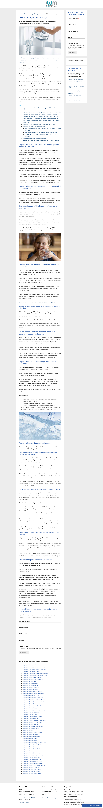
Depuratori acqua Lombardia (75, 79)
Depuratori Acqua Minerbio (30, 714)
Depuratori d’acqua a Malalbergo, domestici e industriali (39, 124)
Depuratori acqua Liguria (74, 90)
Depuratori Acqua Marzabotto (31, 728)
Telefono (22, 640)
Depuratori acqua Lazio (74, 100)
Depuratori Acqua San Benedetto (32, 753)
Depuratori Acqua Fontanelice (31, 767)
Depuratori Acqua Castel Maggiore (33, 679)
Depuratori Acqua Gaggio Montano (33, 745)
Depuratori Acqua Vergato (30, 718)
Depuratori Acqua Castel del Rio (32, 773)
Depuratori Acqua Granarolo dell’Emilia (34, 702)
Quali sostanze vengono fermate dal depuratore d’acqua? (41, 132)
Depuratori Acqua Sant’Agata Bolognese (34, 720)
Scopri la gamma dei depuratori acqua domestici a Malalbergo (40, 118)
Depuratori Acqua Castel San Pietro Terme (35, 675)
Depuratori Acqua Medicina (30, 685)
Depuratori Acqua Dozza (30, 730)
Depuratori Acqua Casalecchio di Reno (34, 667)
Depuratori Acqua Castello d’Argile (32, 732)
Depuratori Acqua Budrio (30, 681)
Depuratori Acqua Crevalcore (31, 695)
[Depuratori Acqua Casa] (51, 4)
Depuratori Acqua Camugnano (31, 771)
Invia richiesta (24, 652)
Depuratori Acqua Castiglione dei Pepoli (34, 742)
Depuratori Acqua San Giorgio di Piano (34, 710)
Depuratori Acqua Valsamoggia (31, 671)
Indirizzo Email (24, 627)
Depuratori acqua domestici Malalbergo (34, 126)
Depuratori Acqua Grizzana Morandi (33, 755)
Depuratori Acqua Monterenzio (31, 736)
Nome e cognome (24, 621)
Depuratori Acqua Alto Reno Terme (33, 726)
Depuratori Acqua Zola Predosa (32, 677)
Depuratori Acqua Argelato (30, 708)
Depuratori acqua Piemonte (75, 82)
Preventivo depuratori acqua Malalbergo (34, 138)
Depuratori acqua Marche (74, 98)
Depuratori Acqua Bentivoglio (31, 738)
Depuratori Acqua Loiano (30, 751)
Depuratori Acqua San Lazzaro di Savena (34, 669)
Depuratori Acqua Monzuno (30, 734)
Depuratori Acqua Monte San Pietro (33, 706)
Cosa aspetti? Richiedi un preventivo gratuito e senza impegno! (37, 302)
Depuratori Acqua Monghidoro (31, 757)
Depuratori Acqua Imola (29, 665)
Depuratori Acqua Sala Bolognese (32, 716)
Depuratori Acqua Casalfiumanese (32, 759)
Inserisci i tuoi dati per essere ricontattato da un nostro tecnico (41, 140)
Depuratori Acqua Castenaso (31, 687)
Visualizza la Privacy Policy (49, 798)
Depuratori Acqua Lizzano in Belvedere (34, 765)
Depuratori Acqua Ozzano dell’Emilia (33, 693)
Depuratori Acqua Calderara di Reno (33, 697)
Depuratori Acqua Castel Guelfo (32, 749)
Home (20, 14)
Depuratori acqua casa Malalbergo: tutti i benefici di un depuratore (42, 112)
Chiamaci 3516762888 (29, 798)
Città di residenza (24, 634)
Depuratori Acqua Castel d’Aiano (32, 769)
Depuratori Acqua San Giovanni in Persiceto (35, 673)
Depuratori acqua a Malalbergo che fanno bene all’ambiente (40, 114)
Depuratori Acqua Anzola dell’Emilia (33, 704)
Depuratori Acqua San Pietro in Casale (34, 700)
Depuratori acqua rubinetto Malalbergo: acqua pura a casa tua (40, 116)
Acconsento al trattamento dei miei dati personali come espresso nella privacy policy (41, 648)
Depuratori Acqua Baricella (30, 724)
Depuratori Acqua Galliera (30, 740)
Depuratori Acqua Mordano (30, 747)
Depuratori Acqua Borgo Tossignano (33, 763)
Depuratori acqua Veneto (74, 84)
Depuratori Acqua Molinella (30, 689)
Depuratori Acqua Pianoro (30, 683)
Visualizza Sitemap (24, 802)
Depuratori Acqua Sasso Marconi (32, 691)
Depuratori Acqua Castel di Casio (32, 761)
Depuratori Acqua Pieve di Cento (32, 722)
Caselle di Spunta (24, 646)
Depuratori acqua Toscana (75, 95)
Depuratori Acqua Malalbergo (31, 712)
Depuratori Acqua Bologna (31, 14)
